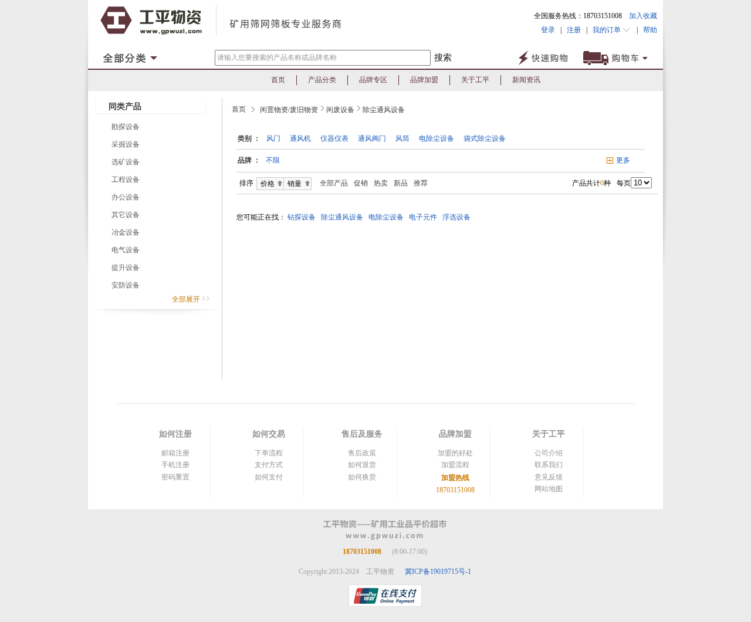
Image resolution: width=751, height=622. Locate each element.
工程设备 (125, 179)
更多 (623, 160)
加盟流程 (455, 465)
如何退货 (362, 465)
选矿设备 (125, 162)
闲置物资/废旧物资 (289, 110)
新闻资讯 (526, 80)
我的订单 (608, 30)
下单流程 (269, 453)
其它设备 (125, 215)
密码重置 (175, 477)
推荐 (421, 183)
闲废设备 (340, 110)
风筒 (402, 138)
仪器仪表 (334, 138)
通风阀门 (372, 138)
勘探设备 (125, 127)
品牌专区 (373, 80)
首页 (278, 80)
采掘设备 (125, 144)
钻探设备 (303, 217)
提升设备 (125, 267)
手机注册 (175, 465)
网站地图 (549, 489)
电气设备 (125, 250)
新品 (401, 183)
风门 (273, 138)
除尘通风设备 (384, 110)
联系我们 (549, 465)
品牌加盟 (424, 80)
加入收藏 (643, 16)
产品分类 (322, 80)
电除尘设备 (436, 138)
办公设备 (125, 197)
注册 (574, 30)
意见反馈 (549, 477)
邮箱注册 (175, 453)
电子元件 (425, 217)
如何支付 (269, 477)
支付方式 (269, 465)
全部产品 (331, 183)
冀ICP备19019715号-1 (438, 571)
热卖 (381, 183)
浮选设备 (458, 217)
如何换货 (362, 477)
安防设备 (125, 285)
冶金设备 (125, 232)
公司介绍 (549, 453)
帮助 (647, 30)
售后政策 (362, 453)
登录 (548, 30)
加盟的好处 (455, 453)
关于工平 (475, 80)
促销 (361, 183)
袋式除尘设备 (485, 138)
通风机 (300, 138)
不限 (273, 160)
